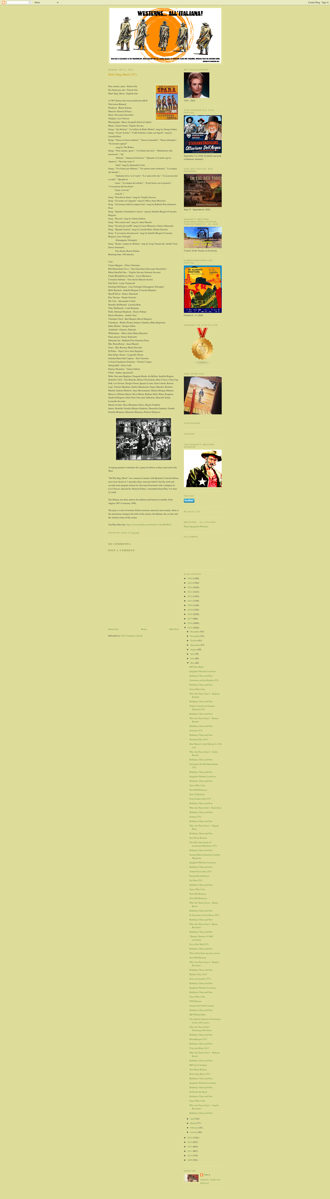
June (192, 658)
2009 (190, 1159)
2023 (190, 591)
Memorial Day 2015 (198, 739)
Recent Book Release (199, 875)
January (194, 1132)
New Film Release (197, 893)
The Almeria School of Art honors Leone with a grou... (205, 1020)
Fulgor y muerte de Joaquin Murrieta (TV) (202, 707)
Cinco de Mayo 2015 (199, 1048)
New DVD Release (197, 957)
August (193, 649)
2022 (190, 596)
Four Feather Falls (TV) (200, 798)
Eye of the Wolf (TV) (199, 944)
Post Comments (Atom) (131, 635)
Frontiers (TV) (195, 730)
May (192, 662)
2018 (190, 614)
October (194, 640)
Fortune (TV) (195, 816)
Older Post (174, 629)
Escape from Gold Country (201, 1005)
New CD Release (197, 794)
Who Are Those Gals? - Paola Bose (205, 807)
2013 (190, 1142)
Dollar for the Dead (198, 1091)
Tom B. (207, 1175)
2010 (190, 1155)
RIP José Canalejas (198, 1065)
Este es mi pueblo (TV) (200, 978)
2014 (190, 1137)
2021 (190, 600)
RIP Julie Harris (196, 666)
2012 (190, 1146)
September (195, 644)
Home (144, 629)
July (192, 653)
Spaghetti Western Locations (202, 671)
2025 (190, 582)
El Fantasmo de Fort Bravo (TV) (204, 915)
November (195, 636)
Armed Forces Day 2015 (200, 871)
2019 (190, 609)
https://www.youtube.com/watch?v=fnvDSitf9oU (148, 524)
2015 (190, 627)
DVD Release (195, 1001)
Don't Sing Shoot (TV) (199, 1073)
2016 (190, 623)
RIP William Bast (197, 1014)
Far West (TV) (195, 880)
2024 (190, 587)
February (194, 1127)
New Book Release (198, 837)
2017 (190, 618)
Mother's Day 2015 (198, 974)
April (193, 1118)
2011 (190, 1151)
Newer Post (113, 629)
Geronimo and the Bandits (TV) (204, 680)
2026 (190, 578)
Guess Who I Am (197, 689)
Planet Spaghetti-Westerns (196, 526)
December (195, 631)
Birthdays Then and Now (201, 675)
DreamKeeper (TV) (198, 1039)
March (193, 1123)
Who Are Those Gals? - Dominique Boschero (200, 1028)
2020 (190, 605)
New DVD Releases (198, 789)
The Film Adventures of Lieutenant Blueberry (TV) (203, 844)
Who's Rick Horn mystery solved (204, 953)
